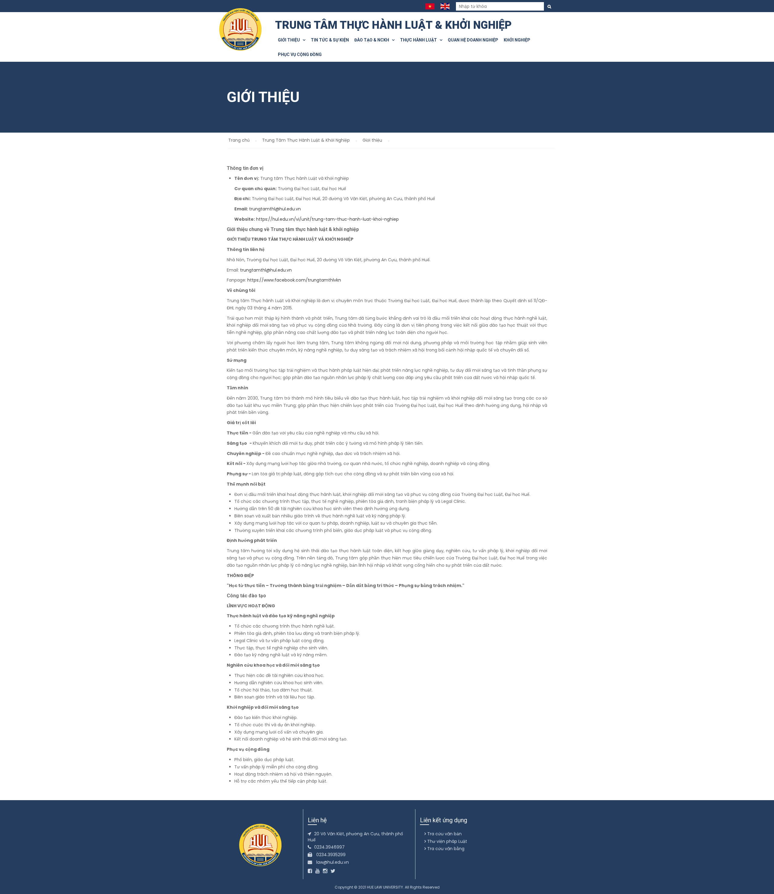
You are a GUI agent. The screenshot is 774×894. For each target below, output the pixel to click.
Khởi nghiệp (517, 40)
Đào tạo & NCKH (373, 40)
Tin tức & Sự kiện (330, 40)
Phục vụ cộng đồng (300, 54)
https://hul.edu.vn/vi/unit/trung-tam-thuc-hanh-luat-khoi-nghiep (327, 219)
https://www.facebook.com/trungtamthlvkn (294, 280)
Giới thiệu (290, 40)
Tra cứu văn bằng (445, 849)
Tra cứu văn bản (444, 834)
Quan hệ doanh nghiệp (473, 40)
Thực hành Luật (420, 40)
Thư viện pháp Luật (446, 841)
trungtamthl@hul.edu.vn (275, 209)
